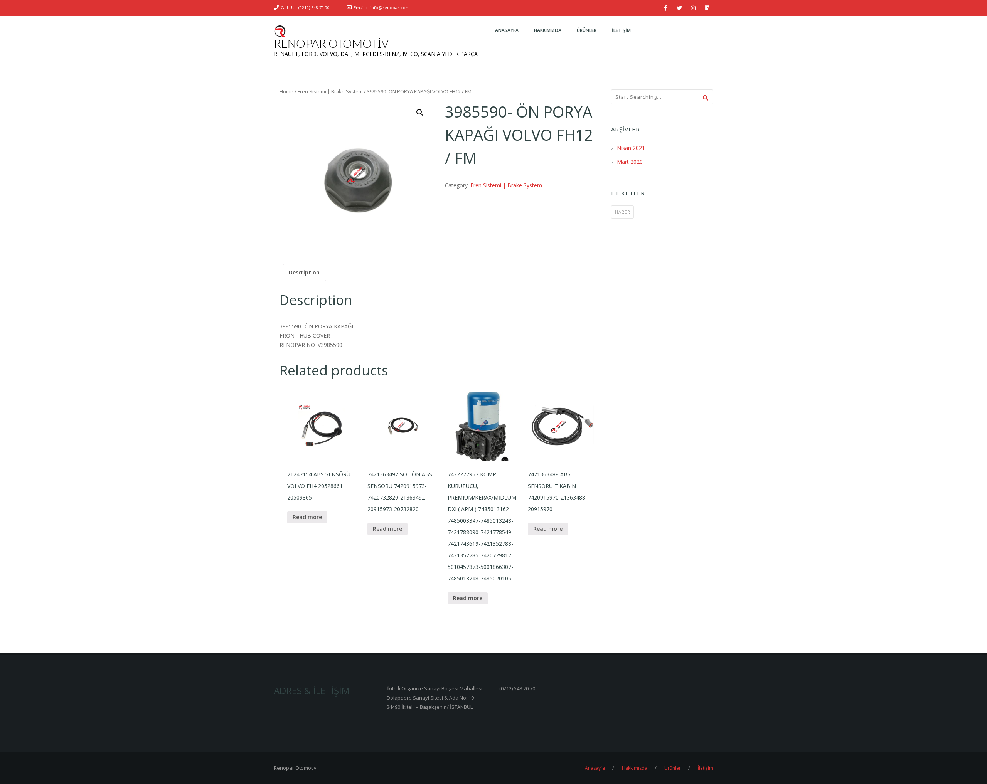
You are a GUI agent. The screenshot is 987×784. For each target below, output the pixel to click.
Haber (622, 212)
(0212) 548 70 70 (314, 7)
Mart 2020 (630, 161)
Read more (307, 517)
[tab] (304, 272)
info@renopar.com (390, 7)
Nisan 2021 (631, 147)
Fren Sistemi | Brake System (330, 91)
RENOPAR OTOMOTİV (331, 43)
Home (286, 91)
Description (304, 272)
